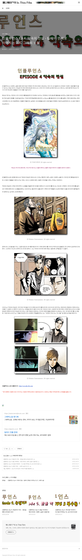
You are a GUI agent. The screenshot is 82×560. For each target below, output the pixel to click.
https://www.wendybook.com (14, 413)
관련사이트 (5, 548)
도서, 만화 (6, 455)
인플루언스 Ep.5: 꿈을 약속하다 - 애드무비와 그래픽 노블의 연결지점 (20, 461)
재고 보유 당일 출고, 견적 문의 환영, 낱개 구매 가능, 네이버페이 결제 (27, 435)
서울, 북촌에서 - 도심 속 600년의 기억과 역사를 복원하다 (17, 468)
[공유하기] (9, 448)
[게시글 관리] (12, 448)
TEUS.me (5, 552)
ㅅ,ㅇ (11, 455)
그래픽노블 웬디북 (11, 417)
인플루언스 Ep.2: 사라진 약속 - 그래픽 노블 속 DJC (16, 466)
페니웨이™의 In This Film (15, 525)
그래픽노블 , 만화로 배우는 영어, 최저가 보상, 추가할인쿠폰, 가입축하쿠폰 (29, 420)
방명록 (7, 8)
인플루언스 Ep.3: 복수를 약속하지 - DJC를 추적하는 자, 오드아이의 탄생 (21, 464)
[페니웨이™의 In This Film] (34, 3)
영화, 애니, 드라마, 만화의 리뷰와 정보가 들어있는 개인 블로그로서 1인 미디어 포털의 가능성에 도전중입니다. (37, 528)
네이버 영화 (5, 555)
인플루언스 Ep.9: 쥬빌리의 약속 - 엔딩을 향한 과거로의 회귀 (18, 459)
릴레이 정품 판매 (10, 432)
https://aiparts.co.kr (11, 429)
